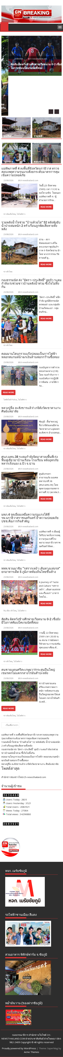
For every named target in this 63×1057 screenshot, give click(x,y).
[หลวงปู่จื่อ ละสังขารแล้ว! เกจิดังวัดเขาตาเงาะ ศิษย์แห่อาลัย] (19, 421)
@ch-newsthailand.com (30, 59)
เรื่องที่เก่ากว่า (12, 725)
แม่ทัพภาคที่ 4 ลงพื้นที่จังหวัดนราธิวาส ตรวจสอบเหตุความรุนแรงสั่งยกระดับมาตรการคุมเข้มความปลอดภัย (30, 172)
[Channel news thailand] (31, 21)
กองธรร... (9, 161)
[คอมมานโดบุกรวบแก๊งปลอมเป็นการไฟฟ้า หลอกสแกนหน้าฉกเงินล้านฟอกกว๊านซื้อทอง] (19, 367)
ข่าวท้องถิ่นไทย (10, 214)
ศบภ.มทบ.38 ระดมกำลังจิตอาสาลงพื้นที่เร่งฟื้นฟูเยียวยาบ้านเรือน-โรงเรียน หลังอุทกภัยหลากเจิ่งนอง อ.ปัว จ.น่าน (30, 460)
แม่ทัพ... (8, 136)
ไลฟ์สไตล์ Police (10, 399)
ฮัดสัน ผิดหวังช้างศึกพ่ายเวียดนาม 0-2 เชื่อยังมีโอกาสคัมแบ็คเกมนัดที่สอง (30, 620)
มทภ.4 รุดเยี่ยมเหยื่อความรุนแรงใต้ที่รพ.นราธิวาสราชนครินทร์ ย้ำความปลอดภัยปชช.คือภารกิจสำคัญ (30, 518)
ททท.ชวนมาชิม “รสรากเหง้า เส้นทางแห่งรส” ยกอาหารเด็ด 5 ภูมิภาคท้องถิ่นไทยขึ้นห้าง (30, 570)
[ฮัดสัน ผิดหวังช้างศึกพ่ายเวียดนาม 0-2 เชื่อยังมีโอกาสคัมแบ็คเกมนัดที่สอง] (19, 632)
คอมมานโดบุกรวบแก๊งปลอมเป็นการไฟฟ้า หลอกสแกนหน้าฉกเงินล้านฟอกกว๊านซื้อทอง (30, 355)
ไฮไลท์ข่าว (21, 214)
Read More (46, 207)
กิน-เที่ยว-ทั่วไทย (10, 610)
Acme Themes (31, 1051)
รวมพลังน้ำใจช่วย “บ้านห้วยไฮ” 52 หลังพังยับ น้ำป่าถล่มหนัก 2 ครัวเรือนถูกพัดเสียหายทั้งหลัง (30, 226)
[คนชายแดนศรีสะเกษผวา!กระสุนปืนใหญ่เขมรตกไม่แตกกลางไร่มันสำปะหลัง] (19, 683)
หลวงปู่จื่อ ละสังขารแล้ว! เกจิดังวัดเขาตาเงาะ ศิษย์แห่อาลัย (31, 409)
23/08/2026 (11, 59)
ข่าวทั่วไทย (8, 271)
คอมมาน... (40, 161)
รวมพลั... (39, 136)
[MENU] (60, 27)
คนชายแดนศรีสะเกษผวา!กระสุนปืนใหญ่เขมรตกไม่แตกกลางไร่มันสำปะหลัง (28, 671)
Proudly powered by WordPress (19, 1048)
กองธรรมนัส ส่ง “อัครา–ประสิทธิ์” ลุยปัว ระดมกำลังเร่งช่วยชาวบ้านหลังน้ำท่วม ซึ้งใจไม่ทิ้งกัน (31, 283)
